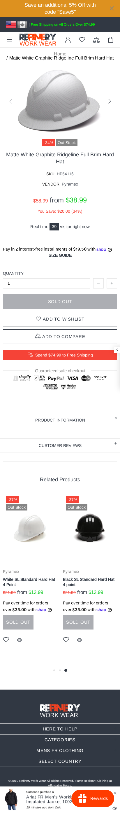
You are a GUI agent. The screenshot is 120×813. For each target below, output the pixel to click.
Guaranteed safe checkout (60, 370)
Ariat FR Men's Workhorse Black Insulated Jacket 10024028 (61, 799)
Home (60, 54)
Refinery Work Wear (38, 39)
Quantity (13, 273)
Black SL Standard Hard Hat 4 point (88, 582)
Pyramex (11, 571)
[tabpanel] (30, 577)
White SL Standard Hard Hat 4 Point (29, 582)
